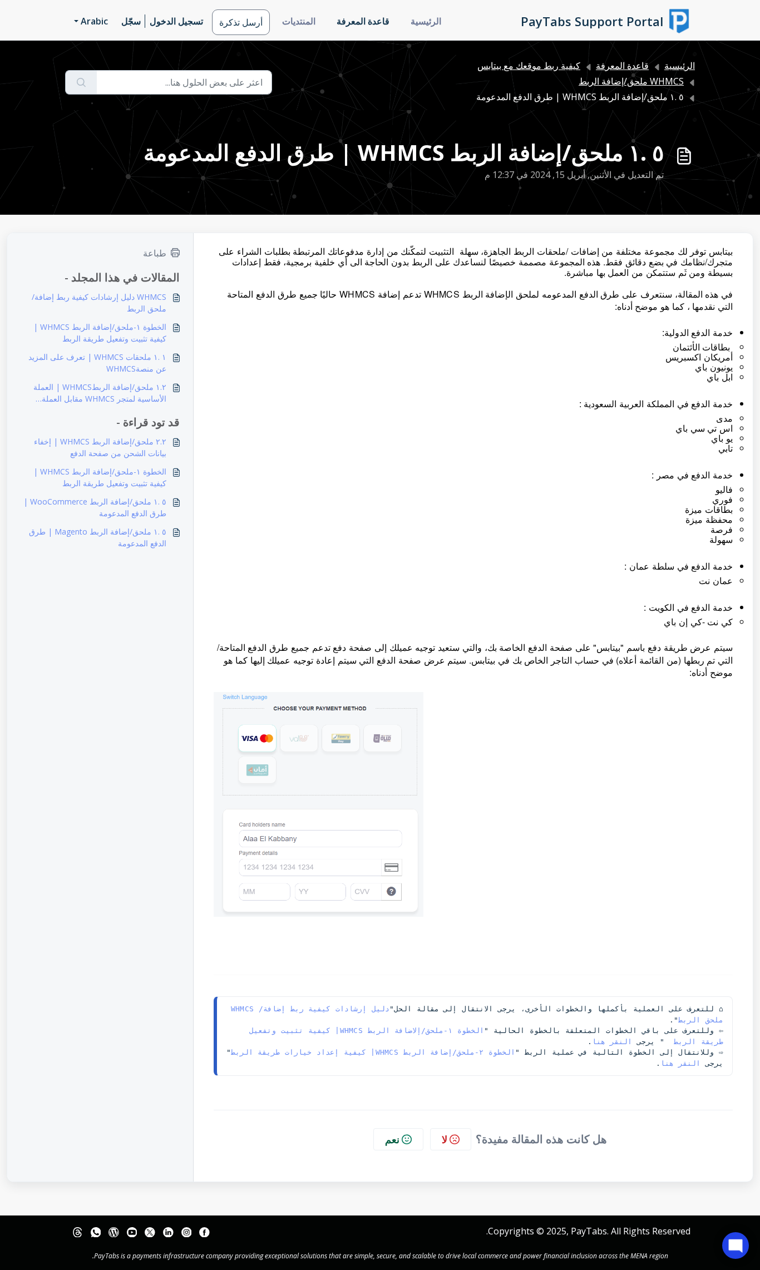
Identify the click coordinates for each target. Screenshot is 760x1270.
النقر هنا (612, 1041)
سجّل (131, 21)
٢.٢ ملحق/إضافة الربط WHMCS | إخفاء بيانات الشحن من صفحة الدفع (100, 447)
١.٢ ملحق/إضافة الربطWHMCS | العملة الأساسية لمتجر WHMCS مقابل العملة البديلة (99, 393)
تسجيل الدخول (176, 21)
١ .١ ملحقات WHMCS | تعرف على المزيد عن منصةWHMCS (97, 363)
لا (444, 1139)
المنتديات (298, 21)
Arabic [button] (94, 21)
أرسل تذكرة (241, 22)
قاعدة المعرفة (363, 21)
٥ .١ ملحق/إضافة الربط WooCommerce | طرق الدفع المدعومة (94, 507)
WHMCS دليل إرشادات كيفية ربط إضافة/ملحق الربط (99, 302)
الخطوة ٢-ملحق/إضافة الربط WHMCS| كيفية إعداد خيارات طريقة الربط (373, 1052)
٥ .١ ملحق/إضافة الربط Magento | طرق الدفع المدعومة (97, 537)
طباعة (154, 253)
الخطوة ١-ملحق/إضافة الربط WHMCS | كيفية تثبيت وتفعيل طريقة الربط (99, 333)
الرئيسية (426, 21)
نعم (392, 1139)
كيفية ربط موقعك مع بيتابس (528, 66)
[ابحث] (81, 82)
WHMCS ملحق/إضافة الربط (631, 81)
